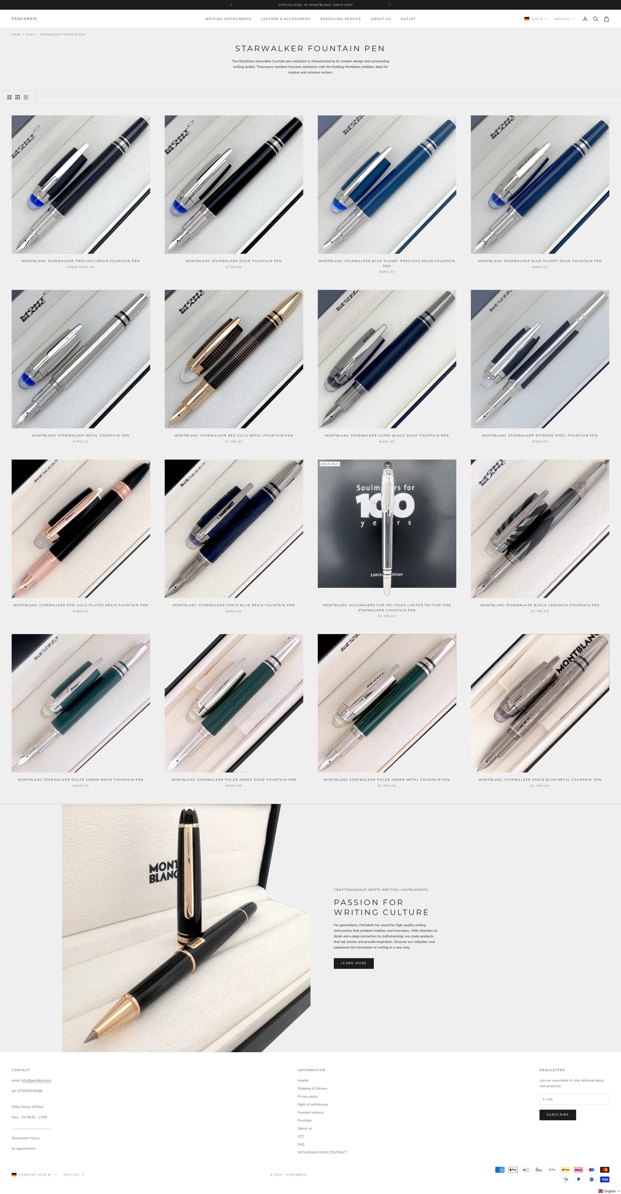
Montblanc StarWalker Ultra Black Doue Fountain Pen (387, 435)
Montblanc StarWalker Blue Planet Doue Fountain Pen (540, 261)
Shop (30, 34)
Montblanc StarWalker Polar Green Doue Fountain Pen (234, 779)
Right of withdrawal (313, 1104)
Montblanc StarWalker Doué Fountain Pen (234, 261)
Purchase (304, 1120)
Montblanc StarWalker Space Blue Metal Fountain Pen (540, 779)
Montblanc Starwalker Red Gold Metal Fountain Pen (234, 435)
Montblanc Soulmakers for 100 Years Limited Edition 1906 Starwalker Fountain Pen (387, 607)
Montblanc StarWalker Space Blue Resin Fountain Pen (234, 605)
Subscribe (558, 1115)
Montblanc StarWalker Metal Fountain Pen (81, 435)
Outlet (408, 19)
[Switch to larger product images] (9, 97)
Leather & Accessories (285, 19)
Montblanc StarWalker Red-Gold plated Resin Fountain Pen (80, 605)
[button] (609, 1191)
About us (381, 19)
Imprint (303, 1080)
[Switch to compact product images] (26, 97)
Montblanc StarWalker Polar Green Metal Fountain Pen (387, 779)
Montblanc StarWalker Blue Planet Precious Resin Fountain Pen (387, 263)
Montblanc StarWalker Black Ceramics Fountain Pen (540, 605)
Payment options (310, 1112)
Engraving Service (340, 19)
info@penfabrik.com (36, 1080)
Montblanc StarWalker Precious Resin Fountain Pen (81, 261)
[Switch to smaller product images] (18, 97)
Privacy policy (308, 1096)
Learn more (354, 963)
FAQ (301, 1144)
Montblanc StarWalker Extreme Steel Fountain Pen (540, 435)
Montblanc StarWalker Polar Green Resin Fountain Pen (81, 779)
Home (16, 34)
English (562, 19)
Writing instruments (228, 19)
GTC (301, 1136)
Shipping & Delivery (312, 1088)
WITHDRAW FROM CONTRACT (322, 1152)
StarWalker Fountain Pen (62, 34)
